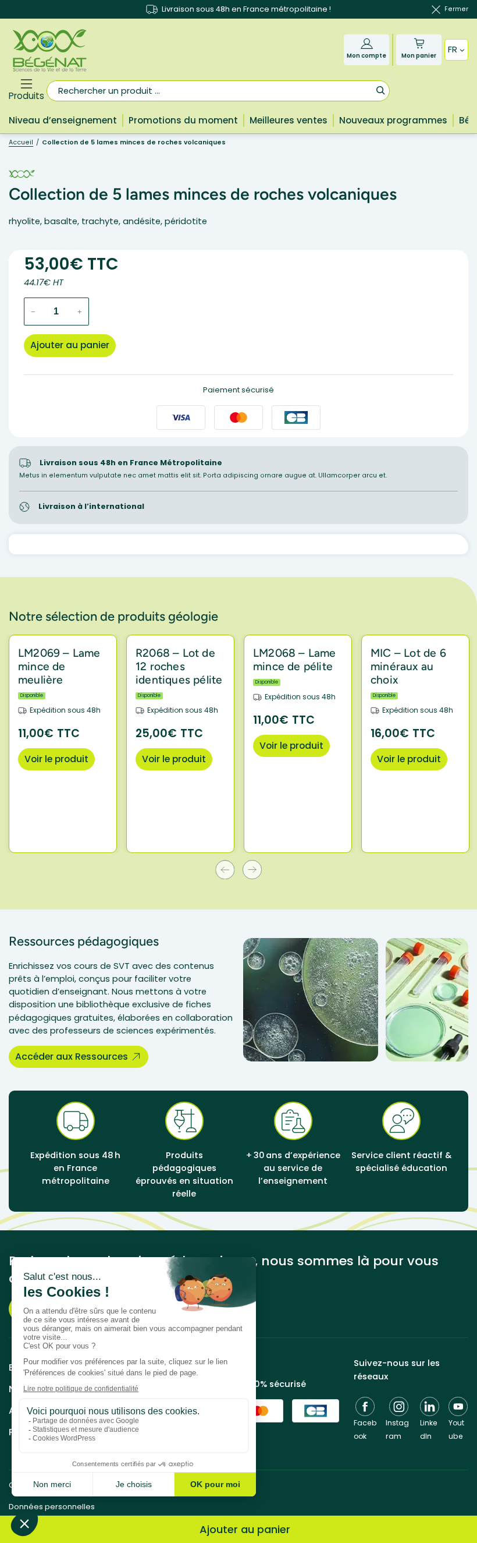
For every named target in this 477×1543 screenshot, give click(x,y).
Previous (224, 869)
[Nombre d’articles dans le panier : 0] (419, 43)
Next (252, 869)
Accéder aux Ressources (71, 1056)
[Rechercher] (380, 90)
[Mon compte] (367, 43)
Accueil (21, 142)
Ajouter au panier (69, 345)
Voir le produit (56, 759)
